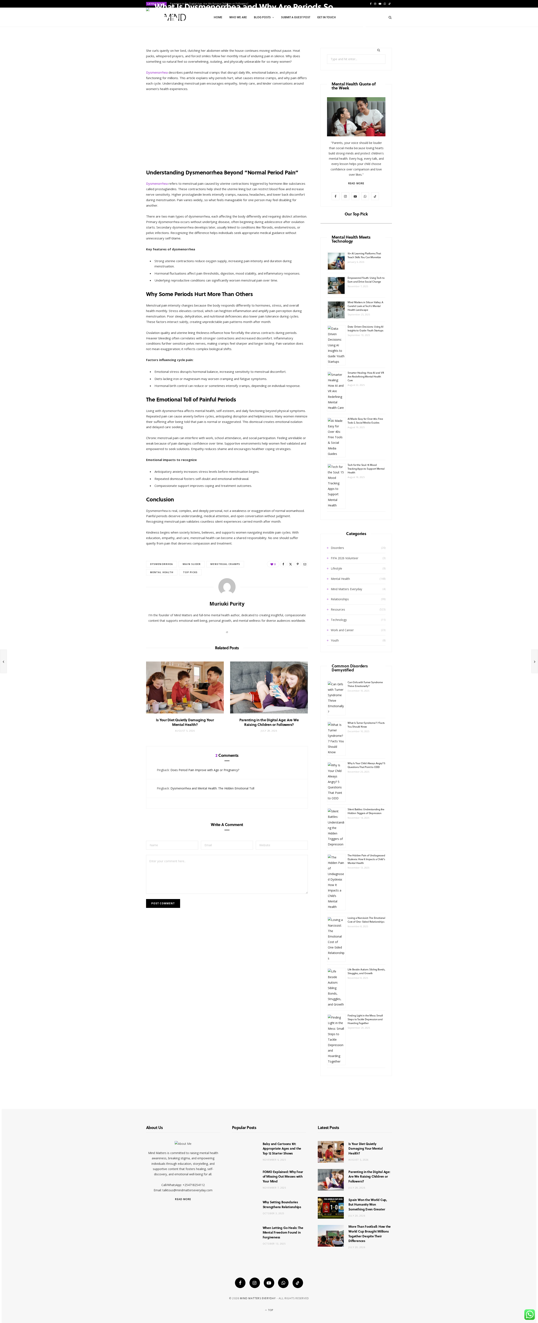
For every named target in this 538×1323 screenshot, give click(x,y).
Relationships (340, 599)
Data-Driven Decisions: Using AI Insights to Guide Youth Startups (365, 328)
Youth (335, 640)
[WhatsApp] (283, 1283)
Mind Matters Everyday (346, 589)
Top (270, 1310)
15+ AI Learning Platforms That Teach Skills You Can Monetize (364, 255)
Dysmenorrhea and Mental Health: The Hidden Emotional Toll (212, 788)
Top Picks (190, 572)
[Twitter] (370, 22)
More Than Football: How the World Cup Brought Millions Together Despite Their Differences (369, 1233)
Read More (356, 183)
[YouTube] (269, 1283)
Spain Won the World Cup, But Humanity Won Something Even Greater (367, 1204)
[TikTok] (298, 1283)
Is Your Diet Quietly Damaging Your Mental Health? (185, 722)
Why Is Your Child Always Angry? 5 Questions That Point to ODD (366, 765)
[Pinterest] (376, 22)
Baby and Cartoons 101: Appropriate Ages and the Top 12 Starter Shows (282, 1148)
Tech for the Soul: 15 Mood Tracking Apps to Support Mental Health (366, 468)
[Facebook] (364, 22)
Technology (339, 620)
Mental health (161, 572)
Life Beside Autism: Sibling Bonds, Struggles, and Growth (366, 971)
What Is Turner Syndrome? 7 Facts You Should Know (366, 724)
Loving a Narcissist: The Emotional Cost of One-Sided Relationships (366, 919)
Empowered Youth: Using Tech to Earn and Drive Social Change (366, 279)
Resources (338, 609)
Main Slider (192, 564)
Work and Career (342, 630)
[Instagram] (254, 1283)
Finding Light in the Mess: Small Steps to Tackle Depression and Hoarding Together (365, 1019)
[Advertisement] (227, 126)
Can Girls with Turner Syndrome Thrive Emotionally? (365, 684)
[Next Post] (534, 661)
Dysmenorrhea (157, 72)
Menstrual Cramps (225, 564)
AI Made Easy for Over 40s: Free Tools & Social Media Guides (365, 420)
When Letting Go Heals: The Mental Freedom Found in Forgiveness (283, 1232)
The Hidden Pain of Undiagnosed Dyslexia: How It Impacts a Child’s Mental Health (366, 859)
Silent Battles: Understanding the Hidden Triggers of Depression (366, 811)
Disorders (337, 548)
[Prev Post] (3, 661)
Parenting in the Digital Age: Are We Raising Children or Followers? (269, 722)
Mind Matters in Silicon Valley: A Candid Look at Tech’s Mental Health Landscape (365, 306)
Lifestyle (336, 568)
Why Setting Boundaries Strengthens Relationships (282, 1204)
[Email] (364, 27)
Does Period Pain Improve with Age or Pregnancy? (204, 770)
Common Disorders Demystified (350, 668)
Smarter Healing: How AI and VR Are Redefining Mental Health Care (366, 376)
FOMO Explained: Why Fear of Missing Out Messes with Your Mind (283, 1176)
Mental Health (340, 579)
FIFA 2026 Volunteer (344, 558)
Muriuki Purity (169, 28)
